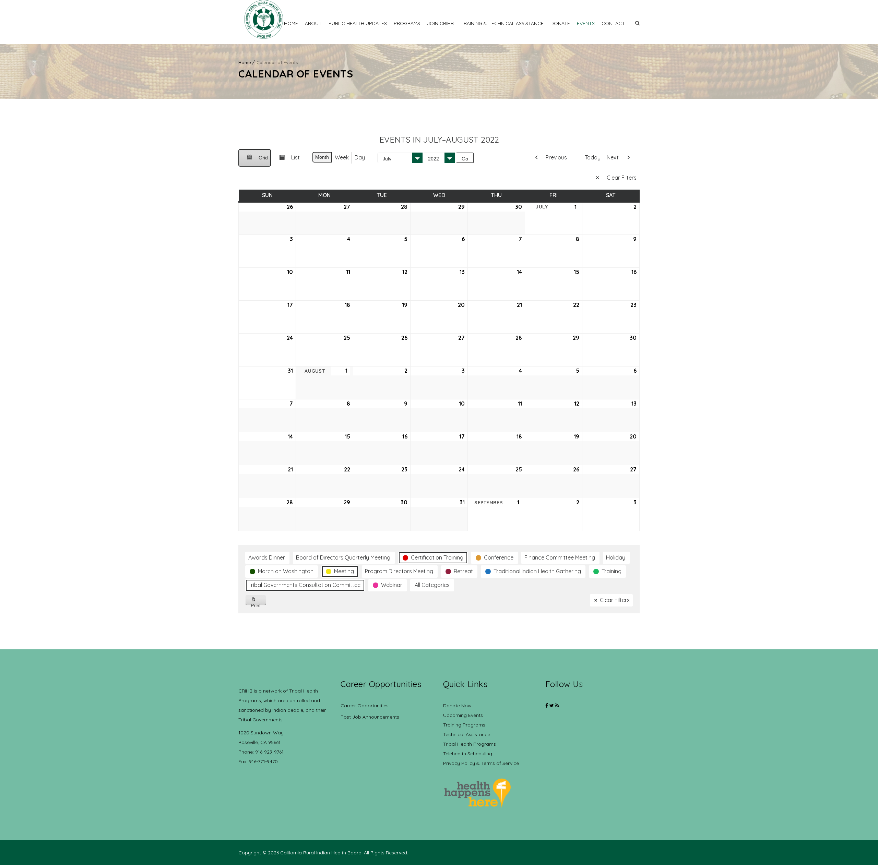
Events (586, 23)
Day (360, 157)
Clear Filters (622, 177)
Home (291, 23)
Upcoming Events (463, 715)
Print (258, 603)
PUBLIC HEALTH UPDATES (358, 23)
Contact (613, 23)
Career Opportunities (365, 705)
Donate (560, 23)
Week (342, 157)
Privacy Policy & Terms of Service (481, 763)
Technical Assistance (466, 734)
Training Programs (464, 725)
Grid (254, 161)
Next (613, 157)
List (287, 160)
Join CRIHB (440, 23)
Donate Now (457, 705)
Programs (407, 23)
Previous (556, 157)
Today (593, 157)
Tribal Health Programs (469, 744)
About (313, 23)
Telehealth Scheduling (467, 753)
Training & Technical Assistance (502, 23)
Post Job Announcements (370, 717)
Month (322, 157)
